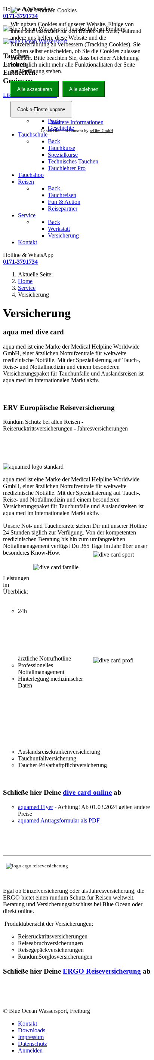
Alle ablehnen (83, 89)
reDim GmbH (101, 130)
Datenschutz (32, 1044)
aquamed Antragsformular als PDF (59, 820)
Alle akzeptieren (34, 89)
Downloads (31, 1030)
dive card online (87, 792)
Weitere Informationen (77, 122)
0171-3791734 (20, 261)
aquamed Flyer (35, 807)
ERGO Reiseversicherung (102, 971)
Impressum (31, 1037)
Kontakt (27, 1023)
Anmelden (30, 1050)
